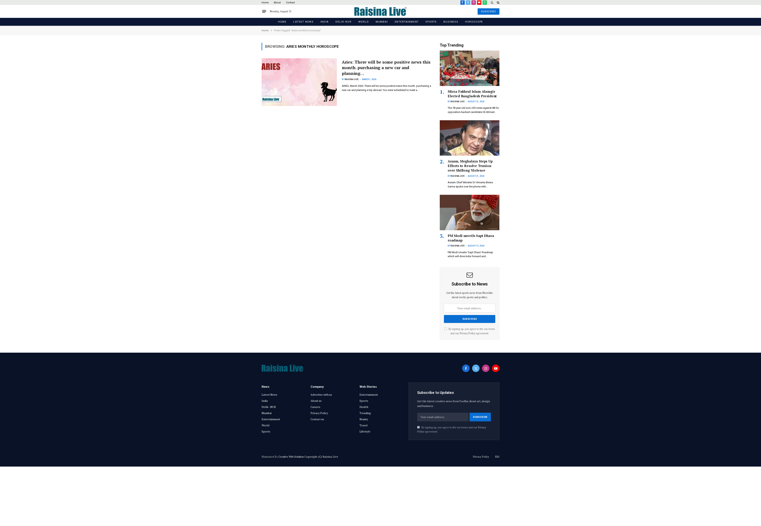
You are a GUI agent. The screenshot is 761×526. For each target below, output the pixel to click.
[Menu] (264, 11)
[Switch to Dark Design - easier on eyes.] (492, 2)
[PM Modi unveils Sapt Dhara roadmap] (469, 212)
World (363, 21)
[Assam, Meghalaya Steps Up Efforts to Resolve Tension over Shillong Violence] (469, 138)
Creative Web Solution (291, 456)
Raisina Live (352, 79)
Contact (290, 2)
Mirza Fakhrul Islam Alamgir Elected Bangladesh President (472, 93)
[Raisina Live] (380, 11)
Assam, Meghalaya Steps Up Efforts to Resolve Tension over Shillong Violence (470, 166)
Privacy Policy (467, 333)
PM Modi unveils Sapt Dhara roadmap (471, 237)
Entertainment (407, 21)
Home (265, 2)
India (324, 21)
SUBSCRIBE (488, 11)
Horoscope (474, 21)
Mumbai (382, 21)
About (277, 2)
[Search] (497, 2)
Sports (431, 21)
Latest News (303, 21)
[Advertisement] (380, 496)
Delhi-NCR (343, 21)
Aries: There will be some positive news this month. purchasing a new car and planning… (386, 67)
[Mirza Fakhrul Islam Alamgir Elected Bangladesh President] (469, 68)
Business (451, 21)
